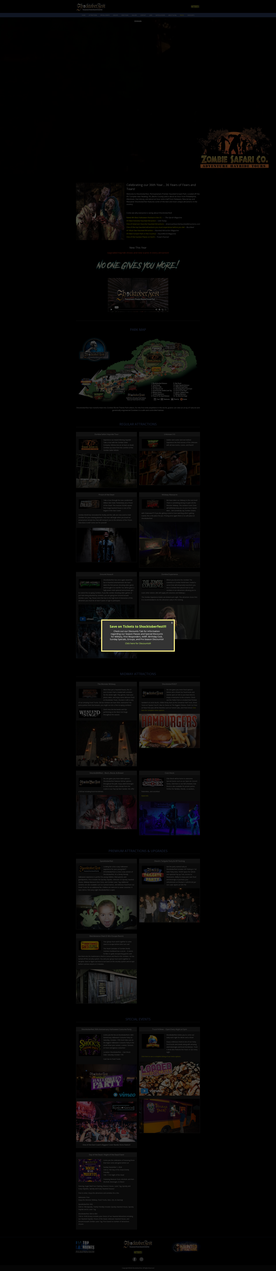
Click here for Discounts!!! (138, 643)
